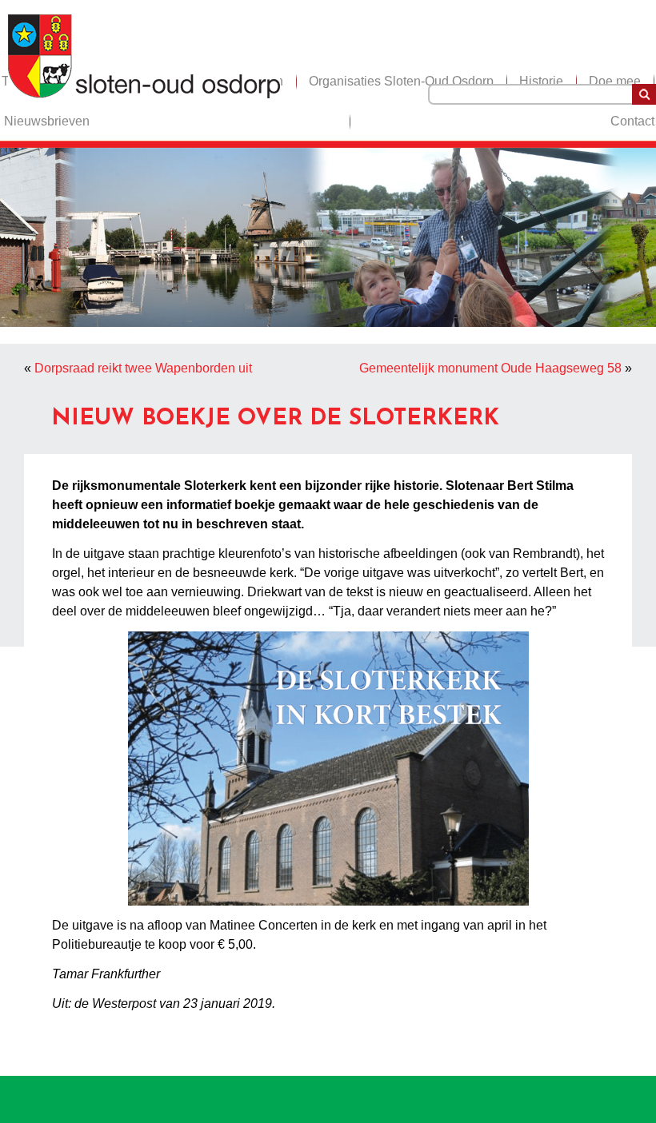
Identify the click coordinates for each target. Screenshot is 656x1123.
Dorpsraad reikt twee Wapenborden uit (143, 368)
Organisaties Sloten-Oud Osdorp (401, 81)
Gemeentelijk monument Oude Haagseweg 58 (490, 368)
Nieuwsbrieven (47, 121)
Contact (632, 121)
